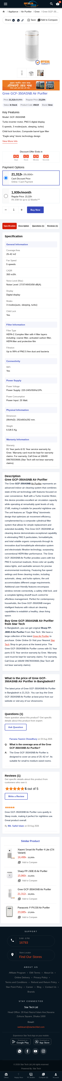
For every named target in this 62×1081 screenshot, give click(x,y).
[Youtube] (35, 1051)
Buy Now (35, 210)
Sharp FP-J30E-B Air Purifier (32, 871)
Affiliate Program (17, 972)
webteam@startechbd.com (31, 1027)
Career (29, 987)
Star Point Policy (14, 987)
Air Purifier (36, 483)
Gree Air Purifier (41, 636)
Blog (39, 987)
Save (31, 20)
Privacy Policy (41, 977)
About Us (48, 972)
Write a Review (16, 796)
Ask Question (15, 727)
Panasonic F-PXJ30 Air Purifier (34, 907)
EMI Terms (34, 972)
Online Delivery (22, 977)
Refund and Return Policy (44, 982)
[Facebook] (27, 1051)
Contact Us (50, 987)
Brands (31, 991)
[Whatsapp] (19, 1051)
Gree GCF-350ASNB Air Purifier (34, 889)
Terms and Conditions (16, 982)
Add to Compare (47, 20)
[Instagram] (43, 1051)
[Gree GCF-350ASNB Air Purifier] (31, 46)
